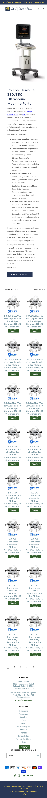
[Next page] (38, 667)
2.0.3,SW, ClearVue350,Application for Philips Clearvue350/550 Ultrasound (12, 499)
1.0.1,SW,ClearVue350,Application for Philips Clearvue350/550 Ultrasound (34, 321)
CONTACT (28, 2)
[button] (2, 8)
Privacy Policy (23, 736)
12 (33, 667)
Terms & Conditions (23, 739)
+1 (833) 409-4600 (12, 2)
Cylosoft (33, 791)
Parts (24, 720)
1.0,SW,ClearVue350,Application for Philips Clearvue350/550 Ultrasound (12, 321)
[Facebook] (15, 775)
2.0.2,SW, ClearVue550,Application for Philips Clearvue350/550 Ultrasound (34, 453)
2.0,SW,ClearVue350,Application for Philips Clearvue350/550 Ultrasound (12, 408)
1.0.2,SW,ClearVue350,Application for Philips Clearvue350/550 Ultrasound (13, 365)
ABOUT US (39, 2)
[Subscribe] (37, 755)
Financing (23, 733)
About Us (23, 730)
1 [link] (8, 667)
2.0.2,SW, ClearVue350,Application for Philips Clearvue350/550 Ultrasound (12, 453)
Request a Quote (20, 274)
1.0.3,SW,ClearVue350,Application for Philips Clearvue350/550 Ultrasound (34, 365)
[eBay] (30, 775)
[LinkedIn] (23, 775)
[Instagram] (19, 775)
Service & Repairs (23, 726)
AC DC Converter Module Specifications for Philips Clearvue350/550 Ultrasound (34, 593)
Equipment (23, 711)
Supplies (23, 717)
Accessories (23, 714)
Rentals (23, 723)
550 (24, 115)
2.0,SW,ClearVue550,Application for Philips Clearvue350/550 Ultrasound (34, 408)
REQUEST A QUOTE (25, 746)
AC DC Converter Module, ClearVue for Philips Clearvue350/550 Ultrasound (12, 642)
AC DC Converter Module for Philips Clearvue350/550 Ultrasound (34, 499)
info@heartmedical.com (24, 688)
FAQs (24, 742)
